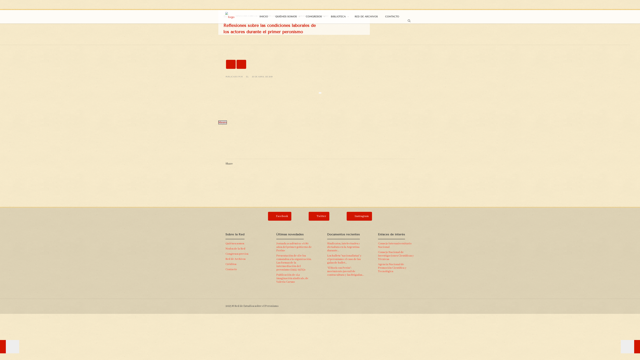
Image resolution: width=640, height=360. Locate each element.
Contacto (231, 269)
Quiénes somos (235, 243)
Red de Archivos (236, 259)
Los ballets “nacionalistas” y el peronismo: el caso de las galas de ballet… (344, 259)
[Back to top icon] (413, 304)
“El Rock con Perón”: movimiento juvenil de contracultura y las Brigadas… (345, 271)
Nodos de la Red (235, 248)
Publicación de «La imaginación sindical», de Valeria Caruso (292, 278)
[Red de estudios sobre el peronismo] (229, 16)
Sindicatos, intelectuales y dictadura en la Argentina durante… (343, 247)
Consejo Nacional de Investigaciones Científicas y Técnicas (396, 255)
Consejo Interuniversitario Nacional (395, 245)
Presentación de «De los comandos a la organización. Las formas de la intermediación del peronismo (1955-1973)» (294, 263)
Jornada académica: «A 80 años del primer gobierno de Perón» (294, 247)
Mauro (222, 122)
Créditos (231, 264)
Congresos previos (237, 254)
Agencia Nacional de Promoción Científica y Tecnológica (392, 268)
